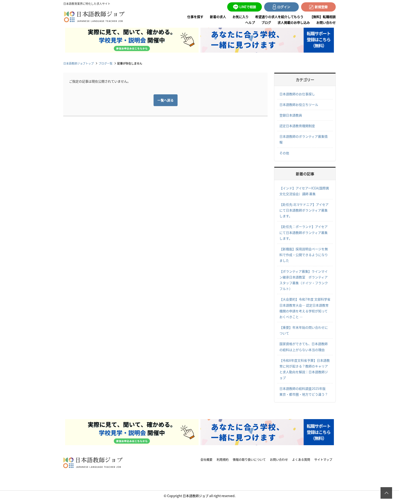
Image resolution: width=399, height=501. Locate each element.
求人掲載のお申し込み (294, 22)
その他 (284, 153)
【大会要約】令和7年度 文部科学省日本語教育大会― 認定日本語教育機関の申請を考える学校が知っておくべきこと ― (304, 308)
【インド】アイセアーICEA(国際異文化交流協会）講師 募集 (304, 191)
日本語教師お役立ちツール (298, 104)
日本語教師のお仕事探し (297, 94)
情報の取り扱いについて (249, 459)
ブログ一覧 (105, 63)
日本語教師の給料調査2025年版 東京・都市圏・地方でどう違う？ (304, 391)
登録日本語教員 (290, 115)
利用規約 (223, 459)
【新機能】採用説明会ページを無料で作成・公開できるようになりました (303, 255)
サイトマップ (323, 459)
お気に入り (241, 16)
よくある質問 (301, 459)
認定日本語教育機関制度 (297, 125)
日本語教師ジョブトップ (78, 63)
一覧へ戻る (165, 100)
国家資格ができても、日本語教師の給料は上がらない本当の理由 (303, 346)
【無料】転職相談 (323, 16)
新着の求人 (218, 16)
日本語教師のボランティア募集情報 (303, 139)
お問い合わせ (326, 22)
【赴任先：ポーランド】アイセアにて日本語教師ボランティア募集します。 (303, 232)
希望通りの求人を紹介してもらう (279, 16)
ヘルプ (250, 22)
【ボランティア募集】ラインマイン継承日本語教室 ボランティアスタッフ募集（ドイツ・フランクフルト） (303, 280)
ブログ (266, 22)
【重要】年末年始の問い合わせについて (303, 330)
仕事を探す (195, 16)
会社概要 (206, 459)
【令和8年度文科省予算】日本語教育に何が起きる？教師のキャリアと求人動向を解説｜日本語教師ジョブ (304, 369)
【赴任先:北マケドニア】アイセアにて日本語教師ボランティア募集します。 (304, 210)
